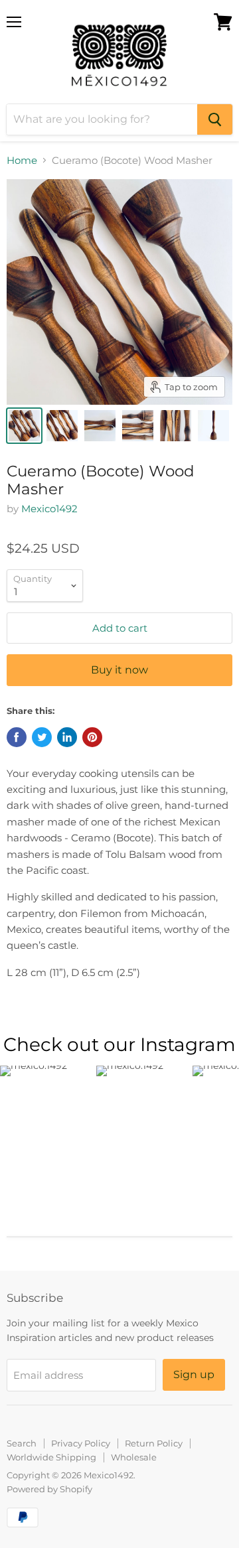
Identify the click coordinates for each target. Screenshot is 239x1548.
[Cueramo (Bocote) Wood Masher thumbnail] (24, 426)
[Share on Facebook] (17, 737)
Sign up (193, 1374)
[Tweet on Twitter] (42, 737)
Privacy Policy (80, 1443)
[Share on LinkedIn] (67, 737)
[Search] (214, 119)
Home (22, 160)
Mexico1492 (49, 508)
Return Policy (154, 1443)
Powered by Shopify (49, 1489)
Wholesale (134, 1457)
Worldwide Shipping (51, 1457)
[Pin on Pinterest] (92, 737)
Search (22, 1443)
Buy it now (119, 670)
